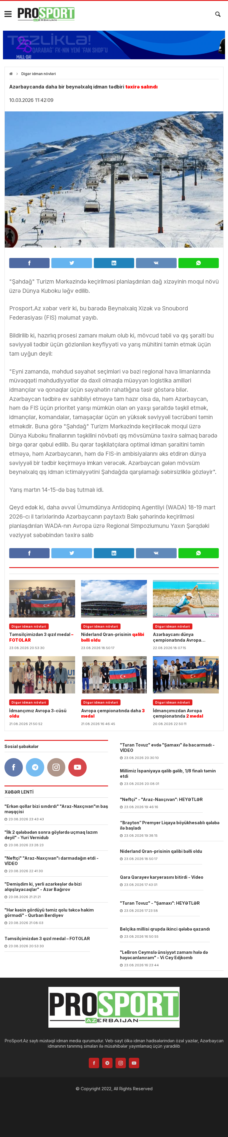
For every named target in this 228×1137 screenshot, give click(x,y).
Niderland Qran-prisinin (112, 637)
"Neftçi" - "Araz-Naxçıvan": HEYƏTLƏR (161, 799)
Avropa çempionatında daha (113, 713)
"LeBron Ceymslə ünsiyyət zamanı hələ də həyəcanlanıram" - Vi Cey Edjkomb (164, 955)
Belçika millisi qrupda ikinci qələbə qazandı (165, 928)
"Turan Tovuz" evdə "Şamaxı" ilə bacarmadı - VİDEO (167, 747)
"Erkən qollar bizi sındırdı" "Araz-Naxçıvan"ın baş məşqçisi (56, 809)
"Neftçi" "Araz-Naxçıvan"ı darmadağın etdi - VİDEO (51, 861)
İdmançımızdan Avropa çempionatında (178, 713)
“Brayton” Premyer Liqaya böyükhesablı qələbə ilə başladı (169, 825)
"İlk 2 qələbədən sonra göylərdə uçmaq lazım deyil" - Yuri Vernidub (51, 835)
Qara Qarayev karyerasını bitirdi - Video (161, 877)
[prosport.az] (46, 14)
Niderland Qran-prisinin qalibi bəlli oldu (161, 851)
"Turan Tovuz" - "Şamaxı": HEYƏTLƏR (160, 903)
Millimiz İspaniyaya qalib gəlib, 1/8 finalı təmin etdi (168, 773)
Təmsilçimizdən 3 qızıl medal (41, 637)
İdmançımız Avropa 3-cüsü (37, 713)
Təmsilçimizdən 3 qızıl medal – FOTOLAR (47, 938)
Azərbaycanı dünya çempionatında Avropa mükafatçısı (181, 637)
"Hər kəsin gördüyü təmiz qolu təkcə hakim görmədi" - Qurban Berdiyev (49, 912)
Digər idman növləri (38, 73)
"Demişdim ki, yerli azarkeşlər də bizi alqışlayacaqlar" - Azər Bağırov (43, 886)
